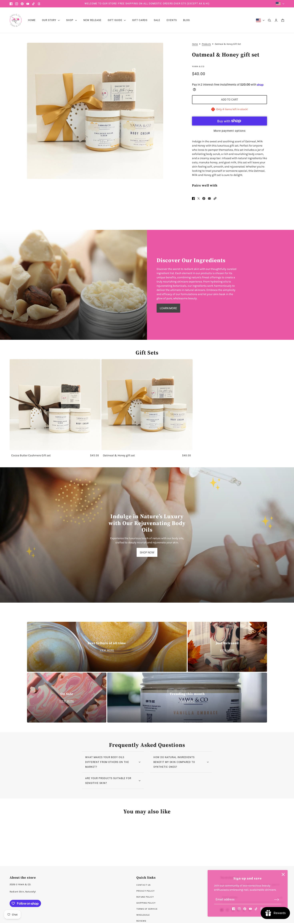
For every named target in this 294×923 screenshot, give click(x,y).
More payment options (230, 130)
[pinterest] (22, 4)
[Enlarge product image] (95, 111)
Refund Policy (145, 897)
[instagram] (16, 4)
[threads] (39, 4)
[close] (283, 874)
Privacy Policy (145, 891)
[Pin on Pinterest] (204, 198)
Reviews (141, 921)
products (206, 44)
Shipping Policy (146, 903)
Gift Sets (147, 352)
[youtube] (28, 4)
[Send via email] (209, 198)
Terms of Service (147, 909)
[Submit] (276, 899)
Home (195, 44)
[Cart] (282, 20)
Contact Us (143, 885)
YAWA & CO (198, 66)
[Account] (276, 20)
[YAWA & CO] (16, 20)
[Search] (269, 20)
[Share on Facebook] (193, 198)
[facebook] (11, 4)
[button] (215, 198)
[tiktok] (33, 4)
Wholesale (143, 915)
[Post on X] (198, 198)
